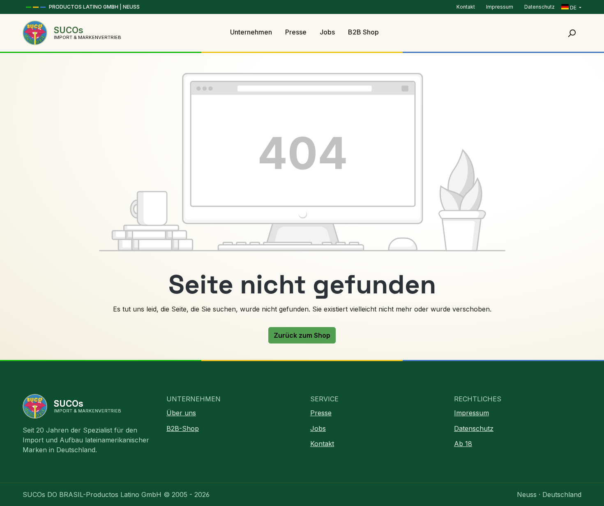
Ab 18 (463, 444)
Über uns (181, 413)
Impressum (500, 7)
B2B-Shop (182, 428)
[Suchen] (571, 33)
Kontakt (466, 7)
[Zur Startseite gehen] (35, 33)
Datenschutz (539, 7)
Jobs (318, 428)
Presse (321, 413)
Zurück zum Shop (302, 335)
